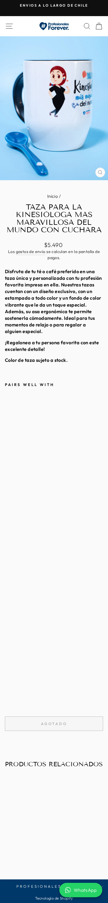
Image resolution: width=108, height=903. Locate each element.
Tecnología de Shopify (54, 898)
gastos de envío (31, 251)
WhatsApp (85, 890)
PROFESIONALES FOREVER (52, 886)
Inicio (52, 196)
